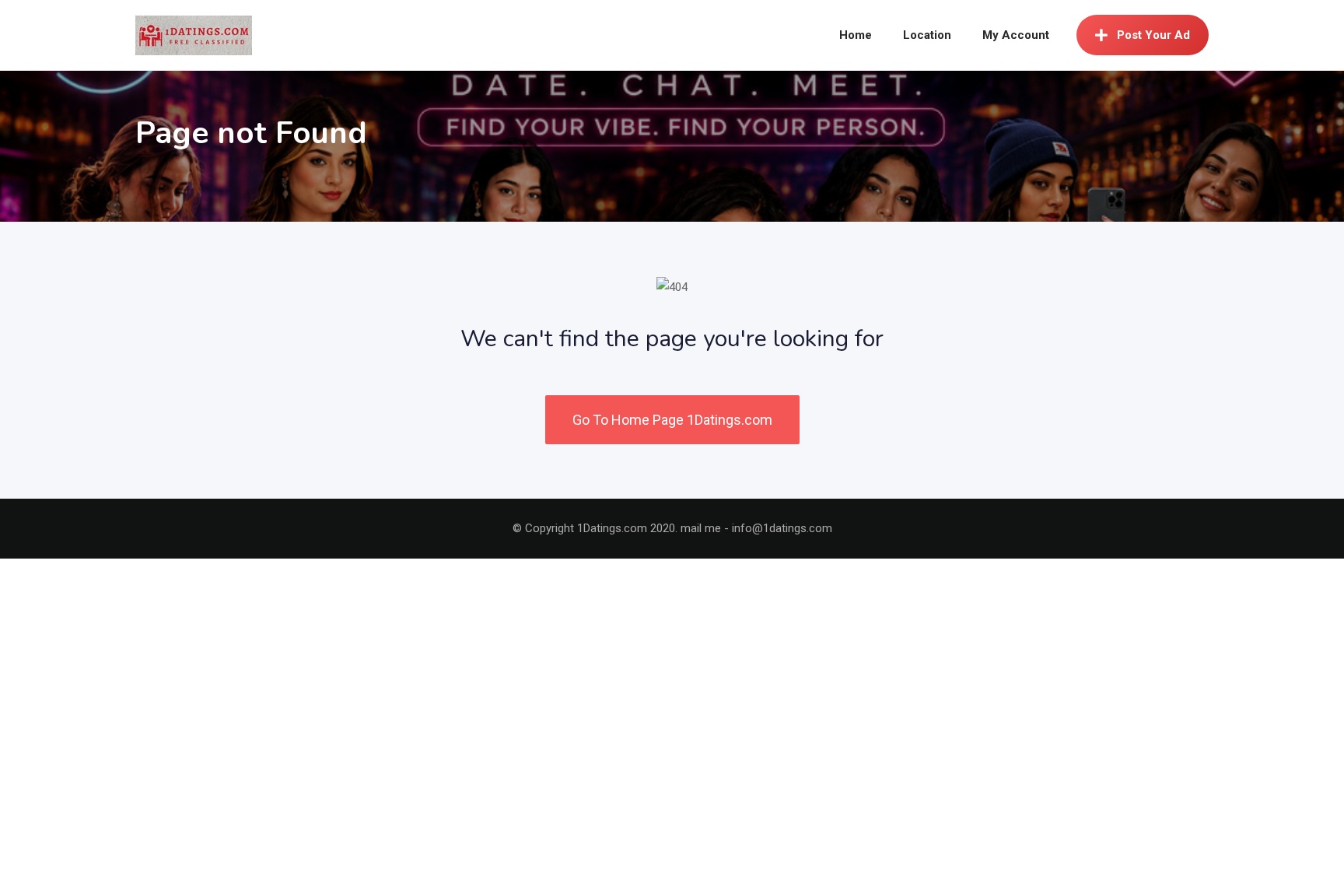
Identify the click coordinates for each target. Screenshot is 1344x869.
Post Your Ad (1153, 35)
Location (927, 35)
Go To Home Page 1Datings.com (672, 420)
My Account (1015, 35)
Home (855, 35)
